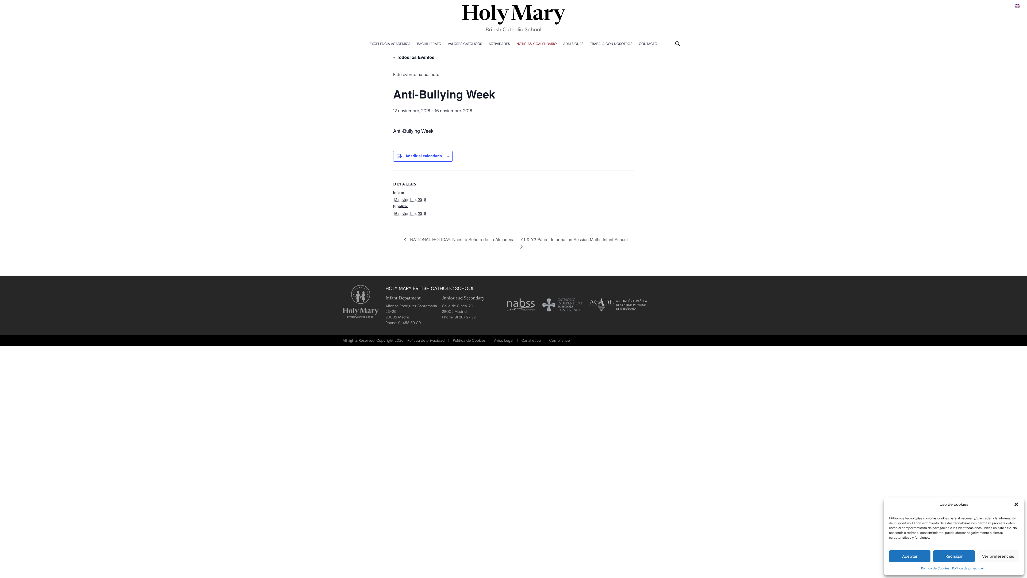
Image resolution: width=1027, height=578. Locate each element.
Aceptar (910, 556)
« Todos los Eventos (413, 57)
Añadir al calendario (423, 155)
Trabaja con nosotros (611, 44)
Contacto (648, 44)
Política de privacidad (968, 568)
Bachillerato (429, 44)
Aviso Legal (503, 340)
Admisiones (573, 44)
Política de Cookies (935, 568)
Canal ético (531, 340)
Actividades (499, 44)
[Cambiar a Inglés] (1017, 5)
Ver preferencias (998, 556)
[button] (1016, 504)
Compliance (559, 340)
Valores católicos (465, 44)
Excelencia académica (390, 44)
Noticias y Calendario (536, 44)
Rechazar (954, 556)
